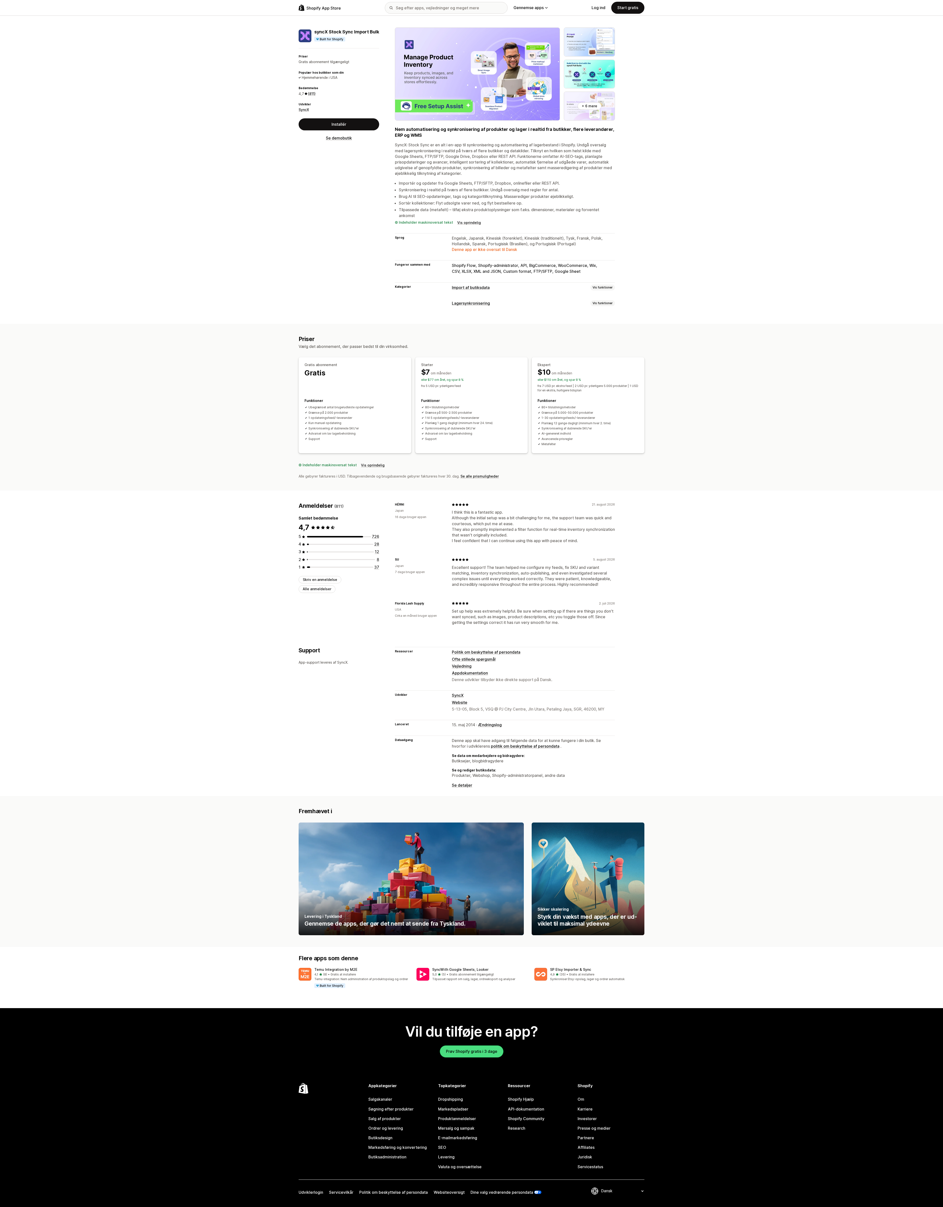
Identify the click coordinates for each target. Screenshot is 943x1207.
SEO (442, 1147)
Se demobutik (339, 138)
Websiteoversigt (449, 1192)
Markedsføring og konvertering (397, 1147)
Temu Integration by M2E (335, 969)
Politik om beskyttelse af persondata (486, 652)
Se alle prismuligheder (479, 476)
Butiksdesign (380, 1137)
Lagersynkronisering (471, 303)
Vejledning (462, 666)
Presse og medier (594, 1128)
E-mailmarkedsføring (457, 1137)
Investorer (587, 1118)
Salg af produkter (384, 1118)
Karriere (585, 1109)
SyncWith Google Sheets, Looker (460, 969)
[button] (354, 978)
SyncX (304, 110)
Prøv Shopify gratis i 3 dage (471, 1051)
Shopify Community (526, 1118)
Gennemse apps (528, 7)
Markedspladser (453, 1109)
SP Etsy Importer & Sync (570, 969)
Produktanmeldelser (457, 1118)
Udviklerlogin (311, 1192)
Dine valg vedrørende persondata (502, 1192)
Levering (446, 1156)
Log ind (598, 7)
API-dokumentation (526, 1109)
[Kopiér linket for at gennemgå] (407, 505)
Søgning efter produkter (391, 1109)
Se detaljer (462, 785)
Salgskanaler (380, 1099)
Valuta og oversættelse (460, 1166)
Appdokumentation (470, 673)
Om (581, 1099)
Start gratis (627, 7)
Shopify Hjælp (521, 1099)
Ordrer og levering (385, 1128)
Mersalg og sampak (456, 1128)
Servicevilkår (341, 1192)
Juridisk (585, 1156)
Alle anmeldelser (317, 589)
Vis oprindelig (469, 222)
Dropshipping (450, 1099)
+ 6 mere (589, 106)
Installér (339, 124)
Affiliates (586, 1147)
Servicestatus (590, 1166)
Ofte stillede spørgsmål (474, 659)
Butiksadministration (387, 1156)
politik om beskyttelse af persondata (525, 746)
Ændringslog (490, 724)
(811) (312, 94)
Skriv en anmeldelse (320, 579)
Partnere (586, 1137)
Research (516, 1128)
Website (459, 702)
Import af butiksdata (471, 287)
